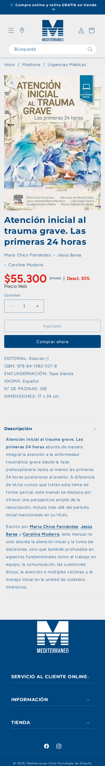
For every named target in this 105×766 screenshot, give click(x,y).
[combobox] (52, 49)
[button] (11, 30)
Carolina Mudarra (25, 264)
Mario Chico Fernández (27, 255)
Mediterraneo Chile (42, 763)
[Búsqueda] (90, 49)
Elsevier (37, 358)
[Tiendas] (22, 30)
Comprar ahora (52, 341)
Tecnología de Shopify (74, 763)
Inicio (9, 64)
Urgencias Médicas (67, 64)
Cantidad (12, 295)
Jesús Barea (69, 255)
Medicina (31, 64)
